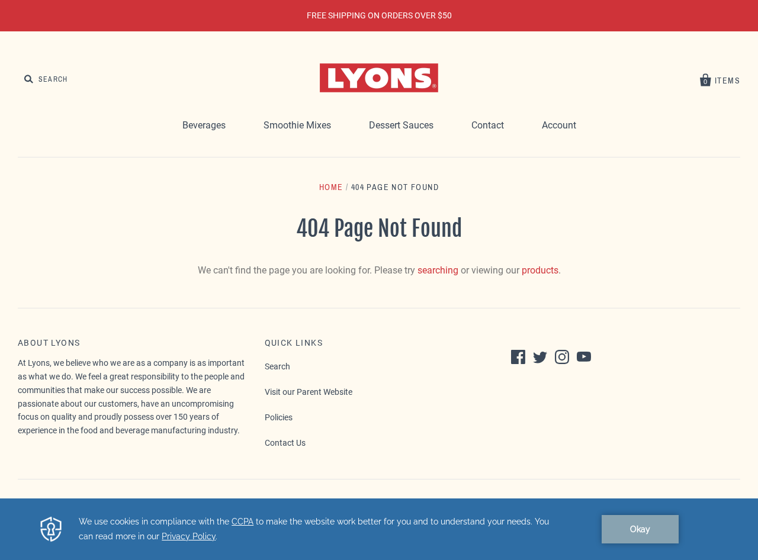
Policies (279, 417)
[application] (379, 529)
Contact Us (285, 443)
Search (277, 366)
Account (559, 125)
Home (331, 187)
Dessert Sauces (401, 125)
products (540, 270)
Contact (487, 125)
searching (437, 270)
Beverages (204, 125)
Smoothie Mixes (297, 125)
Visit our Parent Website (308, 392)
